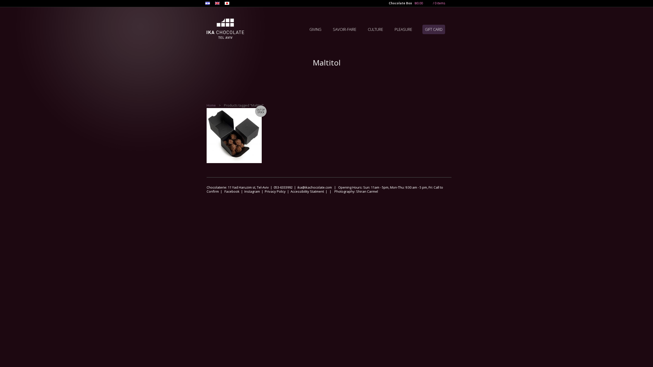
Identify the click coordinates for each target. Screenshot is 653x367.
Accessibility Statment (307, 191)
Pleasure (403, 29)
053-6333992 (283, 187)
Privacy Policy (275, 191)
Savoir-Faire (344, 29)
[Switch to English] (217, 3)
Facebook (232, 191)
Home (211, 105)
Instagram (252, 191)
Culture (375, 29)
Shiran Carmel (366, 191)
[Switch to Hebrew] (207, 3)
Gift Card (434, 29)
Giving (315, 29)
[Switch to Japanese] (227, 3)
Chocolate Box (400, 3)
